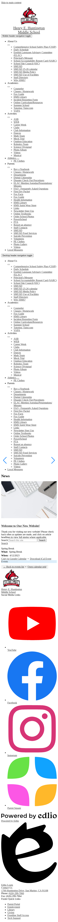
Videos (17, 152)
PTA (16, 222)
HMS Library (20, 97)
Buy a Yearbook (21, 169)
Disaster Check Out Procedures (29, 180)
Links (16, 208)
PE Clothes (19, 161)
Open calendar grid (37, 566)
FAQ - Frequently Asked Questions (31, 188)
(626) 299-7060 (16, 893)
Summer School (21, 105)
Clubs (16, 127)
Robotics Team (21, 144)
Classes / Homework (24, 91)
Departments (20, 174)
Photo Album (20, 149)
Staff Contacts (20, 227)
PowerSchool (20, 219)
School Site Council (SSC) (27, 63)
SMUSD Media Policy (25, 72)
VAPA (17, 111)
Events (4, 561)
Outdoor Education (23, 141)
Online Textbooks (22, 213)
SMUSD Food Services (25, 233)
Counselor (19, 88)
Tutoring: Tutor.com (23, 108)
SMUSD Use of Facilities (26, 74)
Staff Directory (21, 77)
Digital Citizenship (23, 177)
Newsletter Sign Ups (24, 211)
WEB (16, 122)
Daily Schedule (21, 49)
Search (4, 540)
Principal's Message (23, 58)
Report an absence (23, 225)
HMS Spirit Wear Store (25, 205)
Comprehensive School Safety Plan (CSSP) (35, 47)
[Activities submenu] (8, 117)
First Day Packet (22, 191)
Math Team (19, 136)
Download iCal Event (40, 558)
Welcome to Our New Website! (20, 525)
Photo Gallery (20, 244)
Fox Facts (18, 194)
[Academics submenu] (8, 86)
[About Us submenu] (8, 44)
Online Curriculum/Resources (28, 102)
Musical (17, 155)
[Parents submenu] (8, 167)
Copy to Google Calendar (13, 558)
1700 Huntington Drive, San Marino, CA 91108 (24, 890)
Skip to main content (11, 2)
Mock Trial (19, 138)
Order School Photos (24, 216)
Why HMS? (20, 80)
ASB (16, 119)
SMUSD (18, 66)
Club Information (22, 130)
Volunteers (19, 238)
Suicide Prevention (23, 236)
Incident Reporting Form (26, 99)
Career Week (20, 124)
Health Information (23, 200)
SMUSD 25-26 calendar (25, 69)
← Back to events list (13, 566)
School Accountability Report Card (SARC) (35, 60)
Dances (17, 133)
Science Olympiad (23, 147)
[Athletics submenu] (18, 378)
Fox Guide (19, 94)
